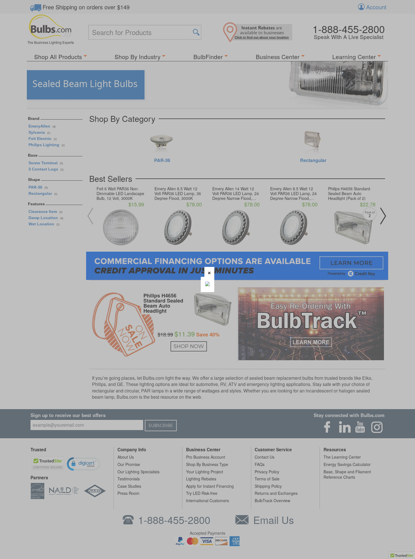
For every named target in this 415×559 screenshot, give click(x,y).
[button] (209, 272)
